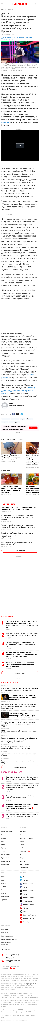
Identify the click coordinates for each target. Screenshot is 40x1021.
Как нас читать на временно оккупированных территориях (7, 946)
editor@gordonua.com (12, 961)
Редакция (4, 933)
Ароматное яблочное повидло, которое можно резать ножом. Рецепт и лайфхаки (11, 489)
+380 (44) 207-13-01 (12, 955)
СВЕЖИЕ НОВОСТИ (9, 683)
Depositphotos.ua (31, 984)
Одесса (3, 883)
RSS (24, 911)
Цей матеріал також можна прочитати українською (17, 38)
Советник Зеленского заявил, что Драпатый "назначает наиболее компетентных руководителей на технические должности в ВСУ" (22, 624)
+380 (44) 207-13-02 (12, 958)
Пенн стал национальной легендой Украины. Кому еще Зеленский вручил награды (22, 815)
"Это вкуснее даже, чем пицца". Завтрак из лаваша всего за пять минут (22, 797)
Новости (4, 827)
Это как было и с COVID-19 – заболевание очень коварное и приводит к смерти (17, 517)
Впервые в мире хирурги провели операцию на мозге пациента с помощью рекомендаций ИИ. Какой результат (18, 706)
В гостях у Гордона (26, 838)
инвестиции (6, 419)
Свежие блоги (8, 504)
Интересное (5, 864)
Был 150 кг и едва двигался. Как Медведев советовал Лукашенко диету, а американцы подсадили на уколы (22, 806)
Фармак (5, 422)
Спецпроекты (24, 867)
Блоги (22, 841)
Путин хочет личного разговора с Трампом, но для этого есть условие (18, 508)
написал (5, 122)
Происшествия (6, 858)
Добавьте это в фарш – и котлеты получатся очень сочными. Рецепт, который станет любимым (22, 787)
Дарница (29, 419)
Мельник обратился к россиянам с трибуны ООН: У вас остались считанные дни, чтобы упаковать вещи (21, 654)
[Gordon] (19, 4)
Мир (2, 841)
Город (3, 872)
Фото (21, 854)
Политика (4, 835)
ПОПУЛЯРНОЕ (7, 616)
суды (22, 419)
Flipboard (26, 908)
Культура (4, 848)
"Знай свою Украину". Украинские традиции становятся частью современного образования (17, 535)
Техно (3, 851)
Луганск (4, 899)
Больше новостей (20, 767)
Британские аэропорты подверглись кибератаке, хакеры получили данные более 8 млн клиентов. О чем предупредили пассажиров (20, 740)
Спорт (3, 844)
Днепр (3, 893)
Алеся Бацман (27, 901)
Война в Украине (6, 831)
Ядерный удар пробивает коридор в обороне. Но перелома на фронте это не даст (18, 526)
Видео (22, 858)
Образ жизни (5, 854)
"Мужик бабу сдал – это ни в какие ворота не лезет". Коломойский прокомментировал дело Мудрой (18, 724)
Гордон (3, 9)
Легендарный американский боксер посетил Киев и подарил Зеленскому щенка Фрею (22, 634)
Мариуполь (5, 896)
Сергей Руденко (14, 422)
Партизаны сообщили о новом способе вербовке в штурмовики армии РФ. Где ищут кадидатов (19, 689)
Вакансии (4, 929)
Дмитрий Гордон (29, 877)
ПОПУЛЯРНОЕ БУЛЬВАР (11, 772)
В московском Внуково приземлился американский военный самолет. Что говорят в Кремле (20, 664)
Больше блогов (20, 550)
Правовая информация (9, 939)
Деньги (10, 9)
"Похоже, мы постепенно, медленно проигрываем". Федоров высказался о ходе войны (20, 644)
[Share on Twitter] (17, 414)
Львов (3, 880)
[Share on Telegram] (21, 414)
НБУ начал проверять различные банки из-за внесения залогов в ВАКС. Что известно (17, 748)
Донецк (4, 886)
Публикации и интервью (28, 835)
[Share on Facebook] (13, 414)
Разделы (23, 827)
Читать (33, 428)
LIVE (21, 848)
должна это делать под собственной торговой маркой (20, 391)
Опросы (22, 861)
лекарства (15, 419)
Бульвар (5, 471)
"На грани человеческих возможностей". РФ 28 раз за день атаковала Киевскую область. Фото (22, 715)
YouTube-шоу (24, 864)
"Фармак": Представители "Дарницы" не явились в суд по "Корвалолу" (11, 457)
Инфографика (5, 861)
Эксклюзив (23, 851)
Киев (3, 877)
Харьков (4, 890)
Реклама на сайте (7, 936)
